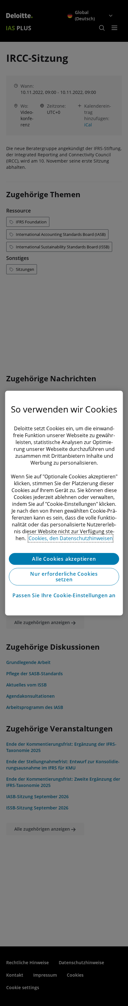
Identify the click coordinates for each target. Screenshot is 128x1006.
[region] (64, 503)
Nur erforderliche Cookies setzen (64, 576)
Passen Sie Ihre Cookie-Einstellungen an (64, 595)
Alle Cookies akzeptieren (64, 558)
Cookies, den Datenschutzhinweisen (71, 538)
